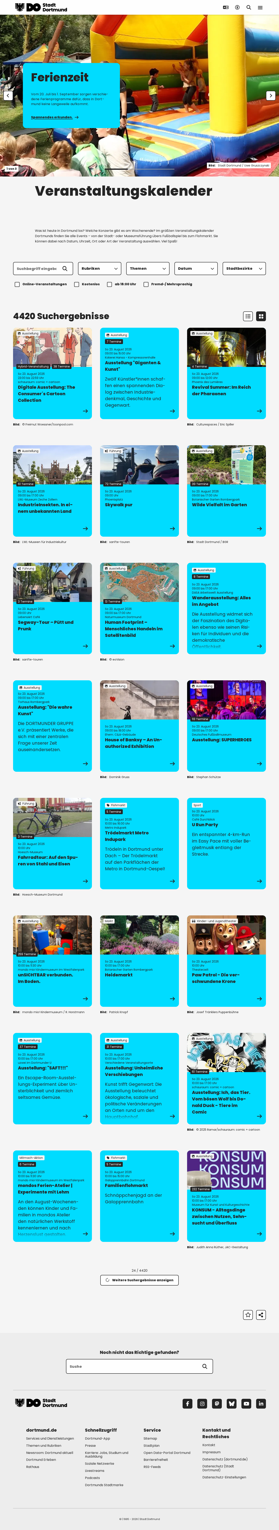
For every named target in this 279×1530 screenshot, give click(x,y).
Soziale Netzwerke (99, 1463)
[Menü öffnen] (260, 7)
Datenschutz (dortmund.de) (225, 1459)
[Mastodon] (217, 1404)
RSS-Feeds (152, 1466)
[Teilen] (261, 1315)
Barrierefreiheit (156, 1459)
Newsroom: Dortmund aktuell (49, 1452)
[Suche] (205, 1366)
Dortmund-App (97, 1438)
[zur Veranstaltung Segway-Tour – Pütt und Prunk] (52, 608)
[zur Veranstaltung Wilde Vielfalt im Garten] (226, 491)
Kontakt (208, 1445)
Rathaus (32, 1466)
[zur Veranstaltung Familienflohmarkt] (139, 1196)
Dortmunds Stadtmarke (104, 1485)
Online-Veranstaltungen (44, 284)
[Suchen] (65, 268)
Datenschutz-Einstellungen (224, 1477)
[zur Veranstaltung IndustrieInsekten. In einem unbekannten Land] (52, 491)
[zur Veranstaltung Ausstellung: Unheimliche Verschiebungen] (139, 1078)
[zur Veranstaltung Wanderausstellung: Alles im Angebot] (226, 608)
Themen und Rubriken (43, 1445)
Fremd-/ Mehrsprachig (171, 284)
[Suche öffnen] (249, 7)
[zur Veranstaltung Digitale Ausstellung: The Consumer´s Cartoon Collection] (52, 373)
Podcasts (92, 1478)
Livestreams (94, 1470)
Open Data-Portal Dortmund (167, 1452)
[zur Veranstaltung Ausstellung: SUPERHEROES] (226, 726)
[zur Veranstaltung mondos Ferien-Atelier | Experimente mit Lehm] (52, 1196)
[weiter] (271, 96)
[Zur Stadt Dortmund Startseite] (41, 7)
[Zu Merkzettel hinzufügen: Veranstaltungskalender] (248, 1315)
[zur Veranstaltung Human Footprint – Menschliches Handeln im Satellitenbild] (139, 608)
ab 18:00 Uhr (125, 284)
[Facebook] (187, 1404)
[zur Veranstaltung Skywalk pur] (139, 491)
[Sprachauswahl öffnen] (226, 7)
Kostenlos (91, 284)
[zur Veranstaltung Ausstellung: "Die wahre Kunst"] (52, 726)
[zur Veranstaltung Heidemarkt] (139, 961)
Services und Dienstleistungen (50, 1438)
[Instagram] (202, 1404)
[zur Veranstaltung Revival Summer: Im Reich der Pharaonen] (226, 373)
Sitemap (150, 1438)
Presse (90, 1445)
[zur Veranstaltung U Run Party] (226, 843)
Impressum (211, 1452)
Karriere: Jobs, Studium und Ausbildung (106, 1454)
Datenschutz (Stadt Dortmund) (218, 1468)
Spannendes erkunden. (52, 117)
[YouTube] (246, 1404)
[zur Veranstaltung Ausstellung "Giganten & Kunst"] (139, 373)
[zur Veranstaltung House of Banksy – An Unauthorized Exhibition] (139, 726)
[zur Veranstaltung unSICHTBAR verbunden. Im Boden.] (52, 961)
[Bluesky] (232, 1404)
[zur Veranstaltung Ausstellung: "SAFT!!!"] (52, 1078)
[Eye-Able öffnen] (237, 7)
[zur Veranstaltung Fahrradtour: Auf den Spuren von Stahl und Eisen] (52, 843)
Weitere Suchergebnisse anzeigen (142, 1280)
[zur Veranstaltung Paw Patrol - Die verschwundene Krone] (226, 961)
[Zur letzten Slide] (8, 96)
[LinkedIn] (261, 1404)
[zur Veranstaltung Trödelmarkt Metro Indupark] (139, 843)
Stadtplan (152, 1445)
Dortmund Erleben (41, 1459)
